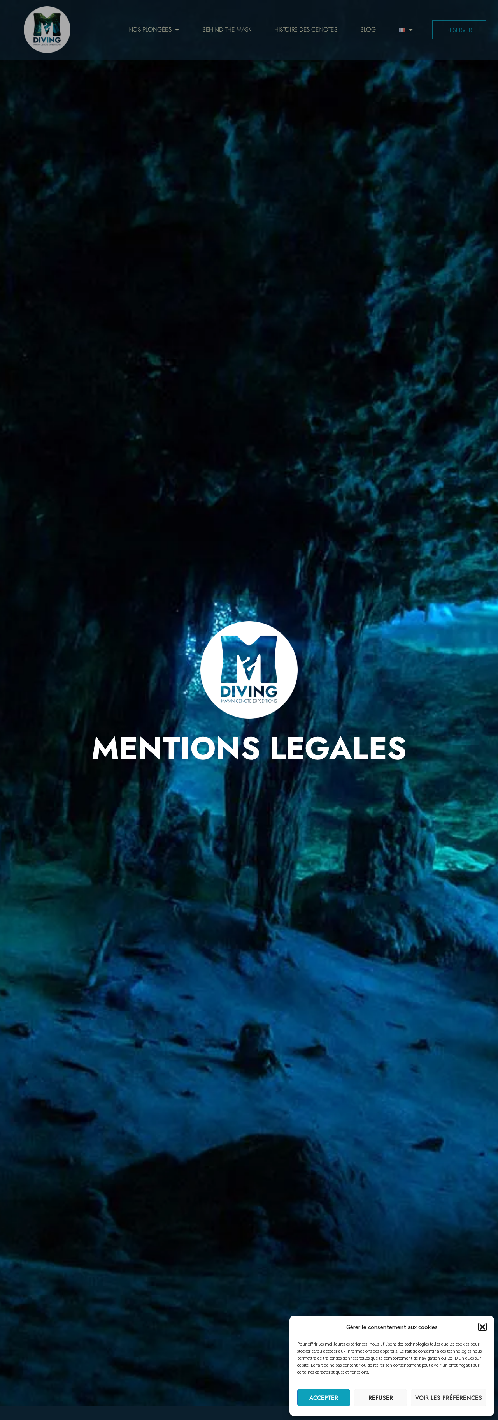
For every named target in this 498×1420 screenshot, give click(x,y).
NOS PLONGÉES (150, 29)
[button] (482, 1327)
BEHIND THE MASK (226, 29)
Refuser (380, 1398)
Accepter (323, 1398)
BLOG (367, 29)
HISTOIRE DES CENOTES (305, 29)
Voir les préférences (448, 1398)
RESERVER (459, 29)
